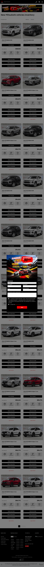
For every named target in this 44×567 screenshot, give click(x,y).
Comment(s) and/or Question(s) (14, 292)
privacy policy (18, 304)
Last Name (25, 284)
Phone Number (26, 288)
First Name (10, 284)
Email (9, 288)
